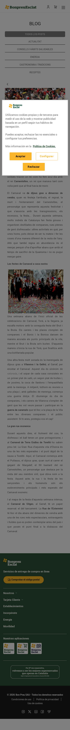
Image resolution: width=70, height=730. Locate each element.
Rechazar (34, 167)
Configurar (47, 156)
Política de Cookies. (44, 146)
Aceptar (21, 156)
